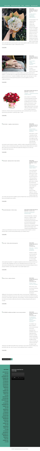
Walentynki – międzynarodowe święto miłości (33, 166)
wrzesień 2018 (5, 418)
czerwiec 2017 (5, 440)
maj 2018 (6, 424)
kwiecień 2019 (5, 409)
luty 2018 (6, 429)
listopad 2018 (5, 415)
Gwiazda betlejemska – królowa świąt (29, 213)
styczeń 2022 (5, 381)
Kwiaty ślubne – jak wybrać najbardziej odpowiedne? (33, 15)
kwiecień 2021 (5, 392)
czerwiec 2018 (5, 423)
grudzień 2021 (5, 382)
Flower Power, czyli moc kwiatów (33, 284)
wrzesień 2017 (5, 435)
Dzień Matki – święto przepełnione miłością (32, 63)
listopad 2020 (5, 398)
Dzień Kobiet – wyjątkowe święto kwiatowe (33, 130)
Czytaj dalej (4, 47)
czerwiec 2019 (5, 406)
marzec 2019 (6, 410)
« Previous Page (5, 359)
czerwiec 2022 (5, 378)
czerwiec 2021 (5, 390)
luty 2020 (6, 401)
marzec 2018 (6, 427)
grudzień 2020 (5, 396)
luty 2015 (6, 441)
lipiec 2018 (6, 421)
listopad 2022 (5, 375)
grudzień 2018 (5, 413)
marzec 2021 (6, 393)
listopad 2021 (5, 384)
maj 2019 (6, 407)
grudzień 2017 (5, 432)
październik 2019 (5, 404)
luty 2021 (6, 395)
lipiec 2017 (6, 438)
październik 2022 (5, 376)
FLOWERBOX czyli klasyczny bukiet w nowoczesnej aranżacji (32, 319)
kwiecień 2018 (5, 426)
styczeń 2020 (5, 403)
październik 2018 (5, 417)
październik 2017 (5, 434)
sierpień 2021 (5, 387)
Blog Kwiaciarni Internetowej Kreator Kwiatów (9, 2)
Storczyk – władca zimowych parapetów (33, 249)
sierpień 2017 (5, 437)
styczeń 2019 (5, 412)
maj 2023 (6, 373)
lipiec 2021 (6, 389)
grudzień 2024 (5, 372)
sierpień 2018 (5, 420)
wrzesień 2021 (5, 386)
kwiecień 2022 (5, 379)
